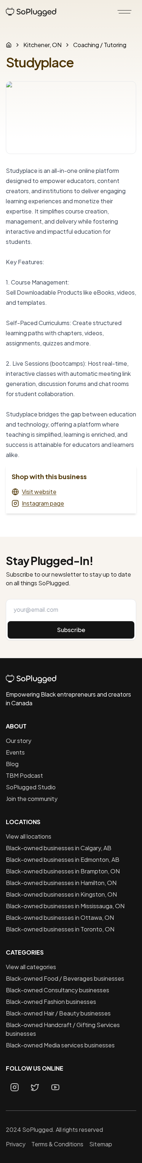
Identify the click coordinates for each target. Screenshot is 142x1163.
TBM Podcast (24, 775)
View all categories (31, 967)
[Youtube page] (55, 1087)
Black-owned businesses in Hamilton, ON (61, 882)
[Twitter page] (35, 1087)
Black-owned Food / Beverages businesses (65, 978)
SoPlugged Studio (31, 787)
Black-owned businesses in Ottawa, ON (60, 917)
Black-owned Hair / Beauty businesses (58, 1013)
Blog (12, 764)
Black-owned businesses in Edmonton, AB (62, 859)
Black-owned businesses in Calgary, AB (58, 848)
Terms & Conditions (57, 1144)
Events (15, 752)
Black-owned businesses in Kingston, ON (61, 894)
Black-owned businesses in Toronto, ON (60, 929)
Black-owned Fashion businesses (51, 1001)
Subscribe (71, 630)
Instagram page (43, 503)
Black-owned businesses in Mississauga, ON (65, 906)
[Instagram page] (14, 1087)
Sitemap (100, 1144)
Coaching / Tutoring (99, 45)
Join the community (32, 798)
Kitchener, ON (42, 45)
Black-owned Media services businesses (60, 1045)
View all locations (28, 836)
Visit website (39, 491)
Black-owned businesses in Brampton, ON (63, 871)
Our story (18, 740)
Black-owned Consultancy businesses (57, 990)
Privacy (15, 1144)
